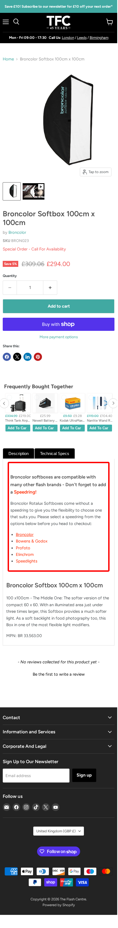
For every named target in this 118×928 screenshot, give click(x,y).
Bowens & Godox (31, 541)
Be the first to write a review (59, 674)
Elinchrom (25, 554)
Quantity (10, 276)
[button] (58, 673)
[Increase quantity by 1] (50, 288)
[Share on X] (17, 357)
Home (8, 59)
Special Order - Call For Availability (34, 249)
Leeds (82, 38)
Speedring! (25, 492)
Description (18, 453)
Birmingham (99, 38)
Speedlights (26, 561)
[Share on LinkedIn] (27, 357)
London (68, 38)
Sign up (84, 775)
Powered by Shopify (59, 905)
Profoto (23, 547)
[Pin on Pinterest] (38, 357)
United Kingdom (56, 831)
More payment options (59, 337)
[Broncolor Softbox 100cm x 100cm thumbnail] (11, 191)
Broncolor (17, 232)
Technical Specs (54, 453)
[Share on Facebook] (7, 357)
